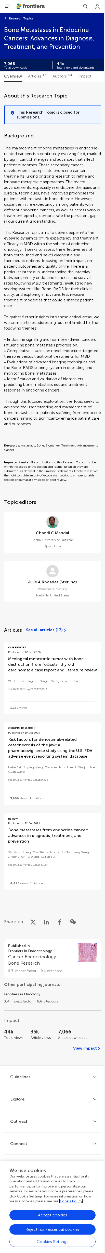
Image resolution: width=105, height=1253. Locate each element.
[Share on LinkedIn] (46, 922)
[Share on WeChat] (73, 922)
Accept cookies (52, 1215)
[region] (52, 1207)
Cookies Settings (52, 1241)
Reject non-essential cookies (52, 1229)
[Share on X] (33, 922)
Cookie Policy (71, 1201)
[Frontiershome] (31, 6)
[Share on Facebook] (60, 922)
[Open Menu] (7, 6)
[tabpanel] (52, 573)
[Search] (85, 6)
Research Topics (21, 18)
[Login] (98, 6)
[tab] (13, 76)
